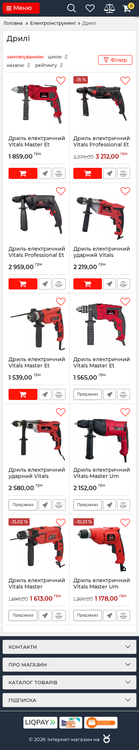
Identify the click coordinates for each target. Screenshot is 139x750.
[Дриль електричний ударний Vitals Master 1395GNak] (101, 214)
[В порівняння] (59, 173)
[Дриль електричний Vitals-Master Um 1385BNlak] (101, 435)
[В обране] (61, 81)
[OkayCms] (106, 739)
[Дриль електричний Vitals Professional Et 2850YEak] (37, 214)
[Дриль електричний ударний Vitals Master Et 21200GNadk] (37, 435)
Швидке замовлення (45, 173)
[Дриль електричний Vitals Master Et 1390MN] (37, 104)
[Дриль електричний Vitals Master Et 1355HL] (37, 325)
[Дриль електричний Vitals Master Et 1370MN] (101, 325)
